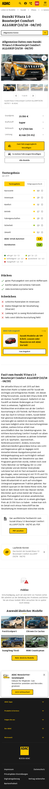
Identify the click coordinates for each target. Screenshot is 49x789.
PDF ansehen (18, 531)
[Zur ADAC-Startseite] (6, 3)
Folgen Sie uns (9, 720)
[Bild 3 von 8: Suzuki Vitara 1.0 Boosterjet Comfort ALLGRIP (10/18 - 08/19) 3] (36, 87)
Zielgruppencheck (34, 184)
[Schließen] (44, 675)
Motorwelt (8, 737)
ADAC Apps (8, 702)
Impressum (9, 769)
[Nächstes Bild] (33, 95)
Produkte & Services (11, 711)
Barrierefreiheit (10, 783)
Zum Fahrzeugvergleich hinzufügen (26, 146)
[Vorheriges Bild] (16, 95)
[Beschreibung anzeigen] (42, 191)
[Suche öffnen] (20, 3)
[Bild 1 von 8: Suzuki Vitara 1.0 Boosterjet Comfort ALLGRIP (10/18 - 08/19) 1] (9, 87)
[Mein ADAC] (25, 3)
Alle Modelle (24, 160)
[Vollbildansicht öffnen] (44, 58)
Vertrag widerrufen (36, 779)
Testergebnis (14, 184)
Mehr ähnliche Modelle (24, 658)
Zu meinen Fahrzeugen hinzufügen (26, 154)
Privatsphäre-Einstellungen (16, 774)
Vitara (33, 10)
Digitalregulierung (12, 779)
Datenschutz (39, 769)
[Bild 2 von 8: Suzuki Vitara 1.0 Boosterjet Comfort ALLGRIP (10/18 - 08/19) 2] (23, 87)
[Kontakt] (30, 3)
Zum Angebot (24, 351)
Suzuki (23, 10)
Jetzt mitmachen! (22, 692)
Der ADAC (7, 728)
